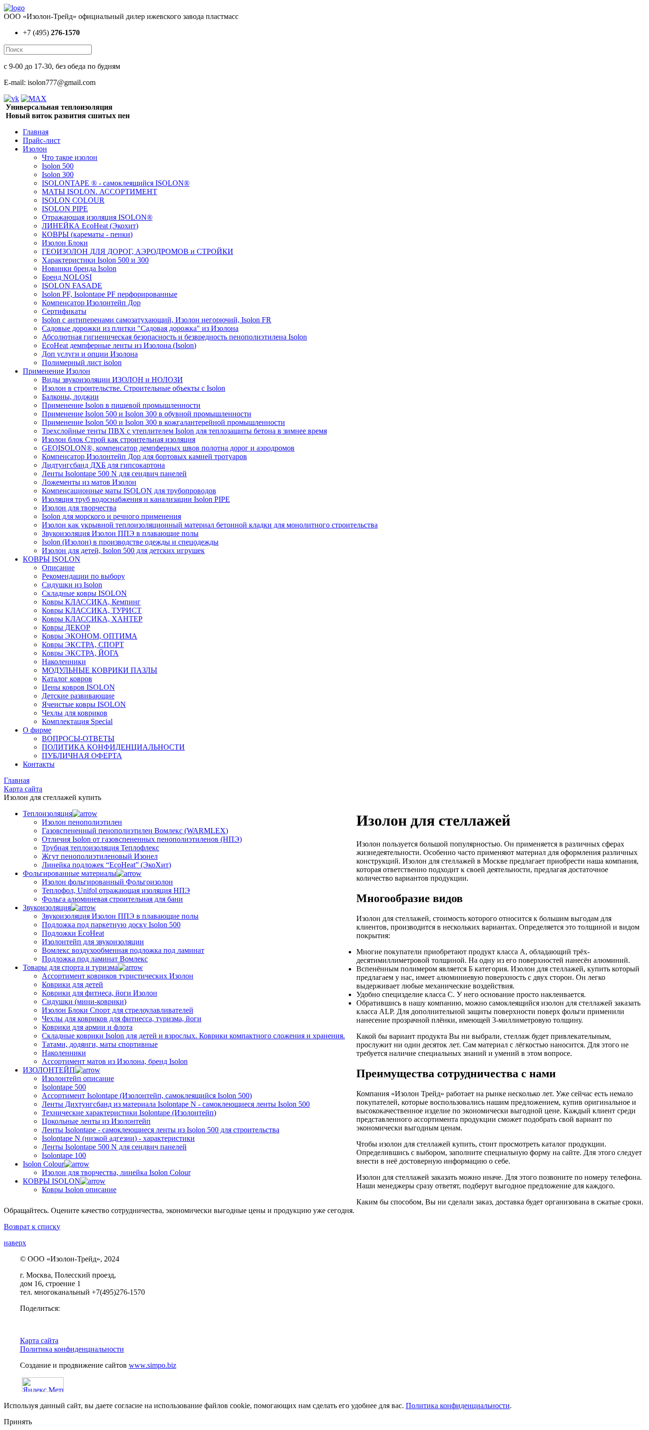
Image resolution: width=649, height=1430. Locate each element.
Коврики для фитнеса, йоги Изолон (99, 993)
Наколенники (64, 662)
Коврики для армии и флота (87, 1027)
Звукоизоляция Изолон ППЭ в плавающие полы (120, 533)
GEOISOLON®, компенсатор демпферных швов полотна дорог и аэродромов (168, 448)
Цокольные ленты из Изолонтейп (96, 1121)
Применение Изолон (56, 371)
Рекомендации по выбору (83, 576)
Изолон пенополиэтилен (82, 822)
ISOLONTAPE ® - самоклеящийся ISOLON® (116, 183)
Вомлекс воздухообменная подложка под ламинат (123, 950)
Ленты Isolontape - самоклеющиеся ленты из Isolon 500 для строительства (160, 1130)
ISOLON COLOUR (73, 200)
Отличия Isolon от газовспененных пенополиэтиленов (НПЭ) (142, 839)
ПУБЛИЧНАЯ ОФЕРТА (82, 756)
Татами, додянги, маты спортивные (100, 1044)
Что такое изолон (69, 157)
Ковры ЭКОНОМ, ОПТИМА (89, 636)
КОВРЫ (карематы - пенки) (87, 234)
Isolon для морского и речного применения (111, 516)
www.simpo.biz (152, 1365)
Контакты (39, 764)
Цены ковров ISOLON (78, 687)
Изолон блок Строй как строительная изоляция (118, 439)
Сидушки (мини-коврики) (84, 1001)
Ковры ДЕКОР (66, 627)
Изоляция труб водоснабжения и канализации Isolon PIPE (136, 499)
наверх (15, 1243)
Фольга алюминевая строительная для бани (112, 899)
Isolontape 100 (64, 1155)
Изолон (35, 149)
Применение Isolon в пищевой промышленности (121, 405)
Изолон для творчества (79, 508)
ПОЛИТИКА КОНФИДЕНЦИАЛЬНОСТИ (113, 747)
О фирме (37, 730)
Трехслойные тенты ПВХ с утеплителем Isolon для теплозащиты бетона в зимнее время (184, 431)
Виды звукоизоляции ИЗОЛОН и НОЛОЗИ (112, 380)
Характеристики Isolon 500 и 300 (95, 260)
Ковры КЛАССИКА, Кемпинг (91, 602)
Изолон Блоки (65, 243)
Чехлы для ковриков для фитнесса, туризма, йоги (121, 1019)
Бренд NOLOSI (67, 277)
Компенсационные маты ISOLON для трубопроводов (129, 491)
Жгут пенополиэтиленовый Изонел (100, 856)
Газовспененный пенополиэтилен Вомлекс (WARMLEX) (135, 831)
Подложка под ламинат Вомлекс (95, 959)
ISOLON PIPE (65, 209)
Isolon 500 (58, 166)
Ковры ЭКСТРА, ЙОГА (80, 653)
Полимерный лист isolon (82, 362)
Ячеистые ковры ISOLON (84, 704)
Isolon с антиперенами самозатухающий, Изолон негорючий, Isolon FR (156, 320)
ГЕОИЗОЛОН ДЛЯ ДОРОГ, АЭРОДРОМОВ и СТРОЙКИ (137, 251)
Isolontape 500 (64, 1087)
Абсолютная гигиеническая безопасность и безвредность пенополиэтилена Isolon (174, 337)
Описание (58, 568)
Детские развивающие (78, 696)
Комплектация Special (77, 721)
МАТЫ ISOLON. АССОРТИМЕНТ (99, 192)
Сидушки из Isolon (72, 585)
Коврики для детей (72, 984)
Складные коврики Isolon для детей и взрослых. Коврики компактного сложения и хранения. (193, 1036)
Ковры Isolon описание (79, 1189)
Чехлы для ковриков (74, 713)
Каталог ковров (67, 679)
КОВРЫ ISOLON (51, 559)
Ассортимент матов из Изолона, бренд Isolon (115, 1061)
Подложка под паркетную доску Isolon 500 (111, 925)
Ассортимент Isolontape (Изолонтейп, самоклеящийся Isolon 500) (147, 1095)
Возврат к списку (32, 1227)
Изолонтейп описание (78, 1078)
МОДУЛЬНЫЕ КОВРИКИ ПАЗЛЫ (99, 670)
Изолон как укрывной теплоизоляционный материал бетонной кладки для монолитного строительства (210, 525)
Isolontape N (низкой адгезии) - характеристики (118, 1138)
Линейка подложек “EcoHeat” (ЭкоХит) (106, 865)
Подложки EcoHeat (73, 933)
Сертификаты (64, 311)
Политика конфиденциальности (72, 1349)
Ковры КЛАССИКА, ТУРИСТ (92, 610)
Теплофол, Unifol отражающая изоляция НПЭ (116, 890)
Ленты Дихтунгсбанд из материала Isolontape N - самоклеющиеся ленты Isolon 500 (176, 1104)
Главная (35, 132)
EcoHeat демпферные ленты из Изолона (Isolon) (119, 345)
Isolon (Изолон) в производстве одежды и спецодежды (130, 542)
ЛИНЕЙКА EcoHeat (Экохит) (90, 226)
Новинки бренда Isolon (79, 268)
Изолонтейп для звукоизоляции (93, 942)
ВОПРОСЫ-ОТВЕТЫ (78, 738)
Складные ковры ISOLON (84, 593)
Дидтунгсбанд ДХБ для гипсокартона (103, 465)
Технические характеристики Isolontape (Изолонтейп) (129, 1113)
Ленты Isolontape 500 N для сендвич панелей (114, 474)
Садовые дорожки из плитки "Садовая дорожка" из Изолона (140, 328)
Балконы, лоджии (70, 397)
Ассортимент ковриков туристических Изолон (117, 976)
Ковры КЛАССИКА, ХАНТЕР (92, 619)
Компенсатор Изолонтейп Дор (91, 303)
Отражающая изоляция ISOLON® (97, 217)
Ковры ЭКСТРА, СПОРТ (83, 644)
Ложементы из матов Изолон (89, 482)
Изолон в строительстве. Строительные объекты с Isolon (133, 388)
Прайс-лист (41, 140)
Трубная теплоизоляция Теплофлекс (100, 848)
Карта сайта (39, 1340)
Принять (18, 1422)
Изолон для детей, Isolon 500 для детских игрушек (123, 550)
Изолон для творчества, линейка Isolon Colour (116, 1172)
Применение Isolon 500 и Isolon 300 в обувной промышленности (146, 414)
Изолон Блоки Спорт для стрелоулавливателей (117, 1010)
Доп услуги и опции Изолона (90, 354)
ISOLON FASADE (72, 286)
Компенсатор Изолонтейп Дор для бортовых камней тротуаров (144, 456)
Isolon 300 (58, 174)
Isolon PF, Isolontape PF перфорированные (109, 294)
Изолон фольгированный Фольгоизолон (107, 882)
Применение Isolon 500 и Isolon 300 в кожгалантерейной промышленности (163, 422)
